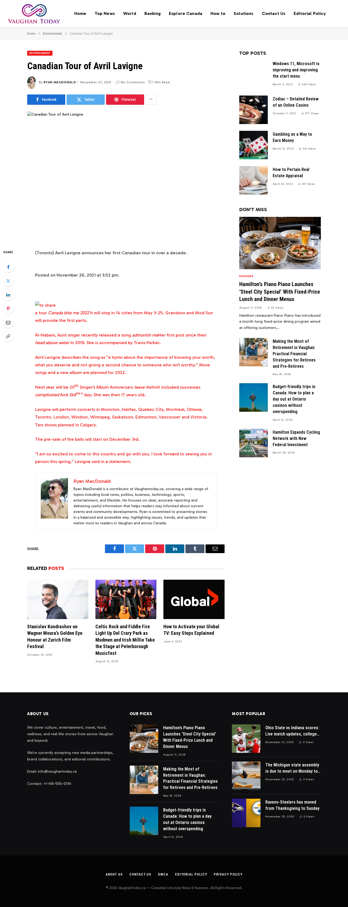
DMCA (163, 874)
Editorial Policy (310, 13)
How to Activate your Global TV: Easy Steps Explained (191, 630)
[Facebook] (8, 267)
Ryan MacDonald (60, 82)
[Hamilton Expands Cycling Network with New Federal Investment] (253, 443)
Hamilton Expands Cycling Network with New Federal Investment (296, 438)
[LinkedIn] (8, 294)
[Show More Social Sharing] (150, 99)
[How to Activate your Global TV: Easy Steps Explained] (194, 599)
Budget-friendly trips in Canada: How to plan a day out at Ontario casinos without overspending (294, 399)
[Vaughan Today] (34, 13)
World (129, 13)
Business (246, 276)
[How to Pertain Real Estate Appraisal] (253, 180)
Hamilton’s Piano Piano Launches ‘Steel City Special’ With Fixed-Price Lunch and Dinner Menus (279, 291)
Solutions (243, 13)
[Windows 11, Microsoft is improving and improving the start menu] (253, 74)
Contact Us (274, 13)
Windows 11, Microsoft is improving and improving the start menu (296, 70)
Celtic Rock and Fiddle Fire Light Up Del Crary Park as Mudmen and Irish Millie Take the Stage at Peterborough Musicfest (125, 640)
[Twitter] (8, 280)
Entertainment (39, 53)
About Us (114, 874)
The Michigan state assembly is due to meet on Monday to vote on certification (292, 768)
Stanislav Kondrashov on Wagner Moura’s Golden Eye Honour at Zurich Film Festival (54, 636)
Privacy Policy (228, 874)
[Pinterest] (8, 308)
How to (217, 13)
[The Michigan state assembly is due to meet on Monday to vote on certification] (246, 776)
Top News (105, 13)
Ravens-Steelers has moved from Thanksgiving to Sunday (292, 805)
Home (80, 13)
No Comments (133, 82)
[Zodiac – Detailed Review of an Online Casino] (253, 110)
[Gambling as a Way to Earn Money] (253, 145)
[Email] (8, 322)
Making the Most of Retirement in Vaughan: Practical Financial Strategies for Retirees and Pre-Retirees (294, 354)
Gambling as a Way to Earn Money (292, 137)
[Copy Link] (8, 336)
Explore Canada (185, 13)
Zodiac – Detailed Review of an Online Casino (296, 102)
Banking (152, 13)
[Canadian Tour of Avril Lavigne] (126, 176)
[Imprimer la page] (45, 305)
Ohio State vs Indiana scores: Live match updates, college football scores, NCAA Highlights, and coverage (292, 731)
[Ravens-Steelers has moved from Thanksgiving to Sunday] (246, 813)
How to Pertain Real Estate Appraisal (291, 172)
